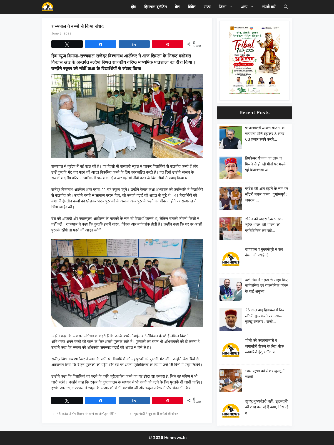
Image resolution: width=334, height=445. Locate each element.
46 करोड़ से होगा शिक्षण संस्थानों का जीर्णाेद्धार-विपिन (86, 413)
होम (133, 6)
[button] (286, 7)
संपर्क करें (269, 6)
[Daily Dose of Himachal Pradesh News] (47, 7)
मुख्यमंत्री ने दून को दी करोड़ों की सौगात (156, 413)
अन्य (244, 6)
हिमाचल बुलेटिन (155, 6)
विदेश (192, 6)
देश (177, 6)
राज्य (207, 6)
